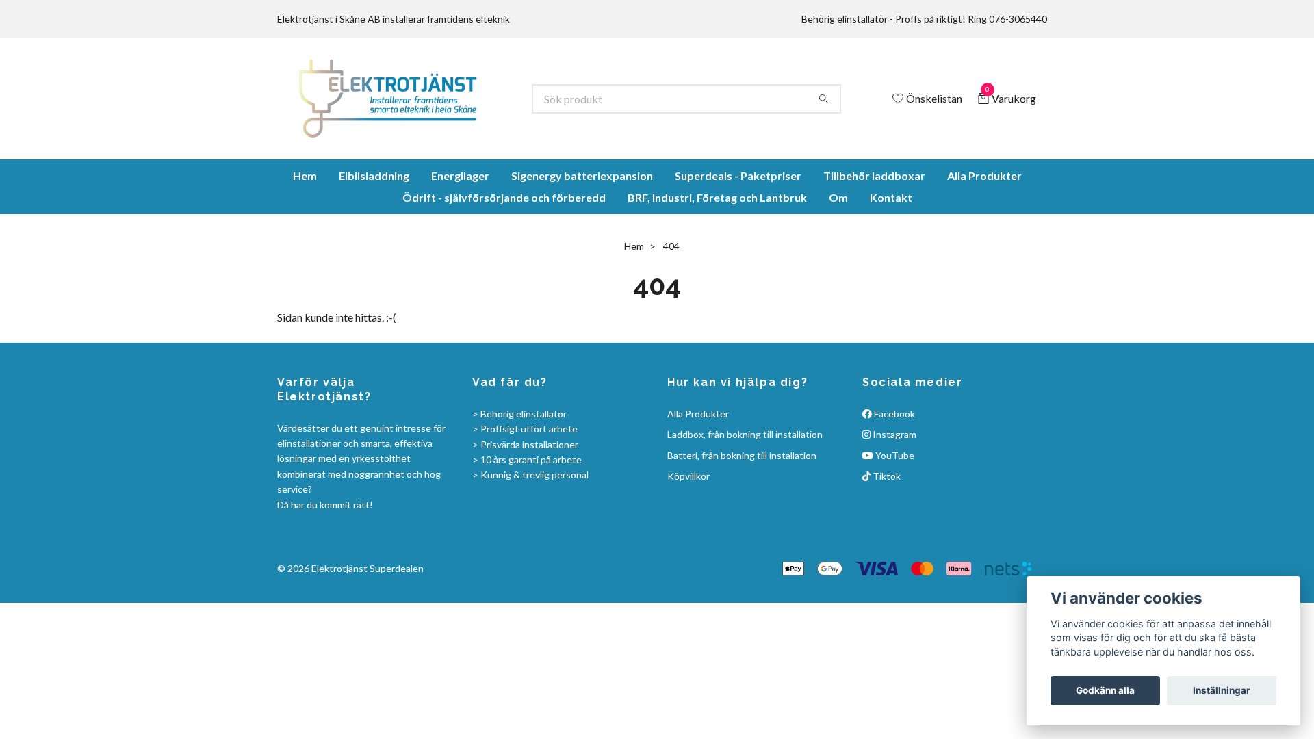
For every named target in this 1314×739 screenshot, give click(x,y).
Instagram (893, 483)
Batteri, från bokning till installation (741, 504)
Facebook (893, 462)
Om (838, 245)
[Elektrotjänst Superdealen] (437, 123)
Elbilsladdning (374, 224)
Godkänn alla (1105, 690)
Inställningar (1221, 690)
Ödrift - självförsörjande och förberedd (504, 245)
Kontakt (891, 245)
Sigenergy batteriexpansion (582, 224)
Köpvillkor (688, 524)
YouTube (893, 504)
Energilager (460, 224)
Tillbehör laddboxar (874, 224)
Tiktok (886, 524)
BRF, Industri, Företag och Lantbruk (717, 245)
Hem (305, 224)
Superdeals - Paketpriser (738, 224)
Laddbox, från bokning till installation (745, 483)
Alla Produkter (984, 224)
